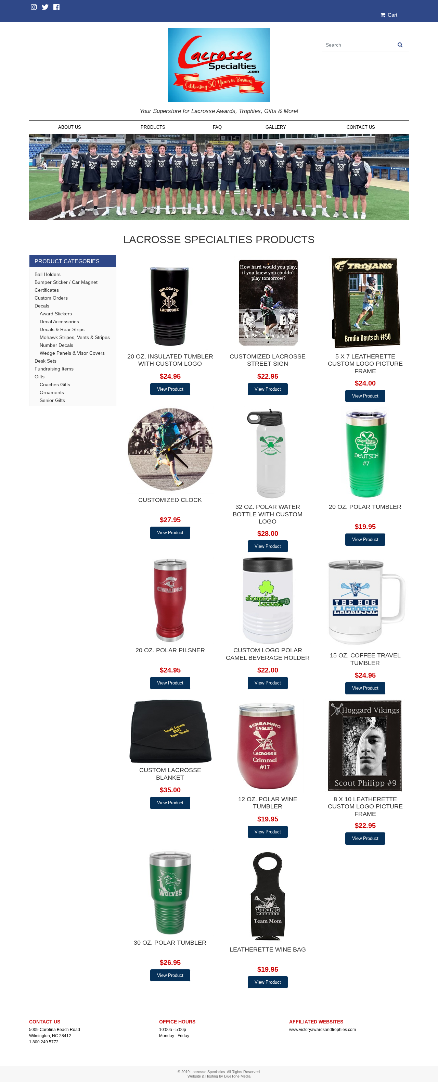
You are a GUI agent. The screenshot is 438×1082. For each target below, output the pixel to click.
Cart (391, 15)
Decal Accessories (59, 321)
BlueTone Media (237, 1076)
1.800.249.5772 (44, 1042)
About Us (69, 127)
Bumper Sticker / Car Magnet (66, 282)
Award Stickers (56, 313)
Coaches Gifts (55, 384)
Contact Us (361, 127)
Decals (42, 306)
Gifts (39, 376)
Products (153, 127)
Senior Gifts (52, 400)
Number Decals (56, 345)
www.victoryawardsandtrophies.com (322, 1029)
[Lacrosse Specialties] (219, 64)
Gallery (276, 127)
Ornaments (52, 392)
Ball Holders (48, 274)
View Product (170, 389)
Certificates (47, 290)
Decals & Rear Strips (62, 329)
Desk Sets (45, 361)
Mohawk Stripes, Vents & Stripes (75, 337)
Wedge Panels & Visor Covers (72, 353)
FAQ (217, 127)
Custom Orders (51, 298)
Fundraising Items (54, 369)
